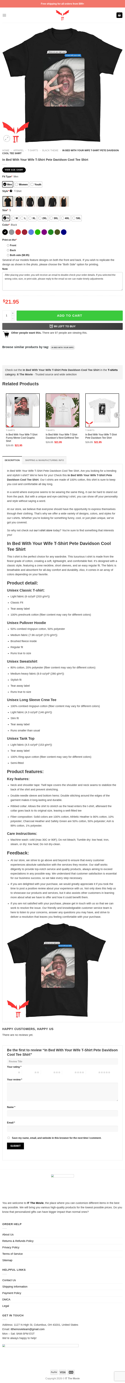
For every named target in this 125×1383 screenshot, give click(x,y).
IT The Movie (35, 1203)
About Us (8, 1234)
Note (5, 268)
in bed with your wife (63, 347)
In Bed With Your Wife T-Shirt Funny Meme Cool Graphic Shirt (21, 437)
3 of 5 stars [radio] (47, 1072)
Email (11, 1122)
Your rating (14, 1066)
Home (5, 150)
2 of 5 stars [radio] (28, 1072)
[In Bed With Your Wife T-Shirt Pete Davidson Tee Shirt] (102, 410)
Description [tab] (12, 460)
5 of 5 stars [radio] (92, 1072)
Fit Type (7, 176)
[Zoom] (6, 138)
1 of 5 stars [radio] (11, 1072)
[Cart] (119, 15)
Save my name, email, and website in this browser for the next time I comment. (56, 1137)
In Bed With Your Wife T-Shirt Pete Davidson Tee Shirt (101, 436)
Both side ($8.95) (19, 255)
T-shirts (33, 150)
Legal (5, 1305)
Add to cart (69, 315)
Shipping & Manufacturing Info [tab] (44, 460)
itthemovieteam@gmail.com (28, 1329)
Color (6, 224)
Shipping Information (14, 1286)
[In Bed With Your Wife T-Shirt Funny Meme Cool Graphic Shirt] (22, 410)
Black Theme (50, 150)
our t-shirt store (43, 530)
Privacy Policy (10, 1247)
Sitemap (7, 1260)
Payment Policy (11, 1293)
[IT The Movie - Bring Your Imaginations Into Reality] (62, 15)
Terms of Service (12, 1253)
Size (5, 210)
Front (13, 245)
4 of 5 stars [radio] (68, 1072)
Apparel (18, 150)
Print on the (9, 239)
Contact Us (9, 1280)
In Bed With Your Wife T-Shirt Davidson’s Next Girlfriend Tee (62, 436)
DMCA (6, 1299)
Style (7, 191)
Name (11, 1107)
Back (13, 250)
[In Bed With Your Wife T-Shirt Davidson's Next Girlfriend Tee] (62, 410)
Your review (14, 1079)
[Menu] (4, 15)
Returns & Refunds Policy (18, 1241)
